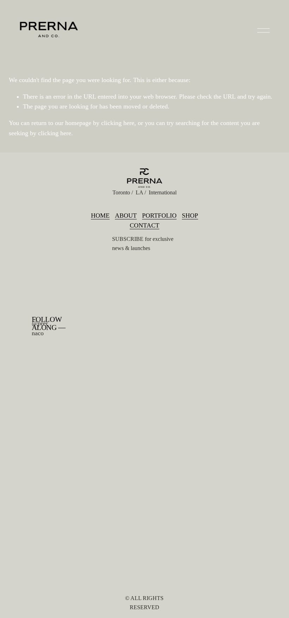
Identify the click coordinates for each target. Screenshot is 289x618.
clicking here (117, 122)
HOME (100, 215)
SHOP (190, 215)
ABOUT (126, 215)
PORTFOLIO (159, 215)
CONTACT (144, 225)
